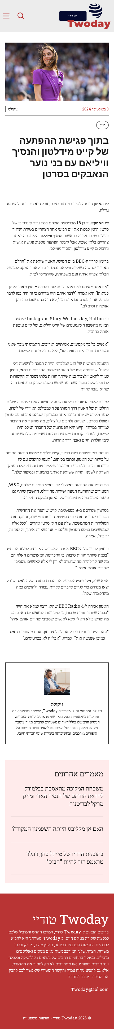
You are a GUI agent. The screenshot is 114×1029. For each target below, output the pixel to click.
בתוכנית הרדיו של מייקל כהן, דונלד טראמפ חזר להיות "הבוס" (64, 857)
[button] (21, 16)
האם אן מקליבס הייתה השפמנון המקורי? (57, 828)
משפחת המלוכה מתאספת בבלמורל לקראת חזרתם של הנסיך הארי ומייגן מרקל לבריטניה (63, 795)
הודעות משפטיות (36, 1017)
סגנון (102, 124)
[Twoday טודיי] (84, 16)
